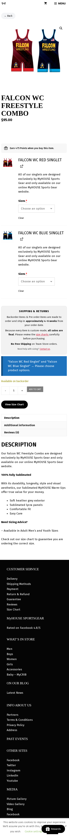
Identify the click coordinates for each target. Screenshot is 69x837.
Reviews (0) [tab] (11, 432)
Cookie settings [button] (34, 831)
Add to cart (35, 389)
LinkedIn (12, 775)
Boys (10, 654)
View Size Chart (14, 404)
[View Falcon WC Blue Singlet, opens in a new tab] (21, 239)
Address (12, 730)
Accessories (14, 669)
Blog (10, 809)
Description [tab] (11, 418)
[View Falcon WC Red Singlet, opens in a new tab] (21, 166)
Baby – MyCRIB (16, 674)
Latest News (15, 693)
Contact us (45, 349)
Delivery (12, 579)
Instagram (13, 770)
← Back (8, 15)
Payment (12, 589)
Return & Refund (18, 594)
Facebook (13, 760)
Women (12, 659)
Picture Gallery (16, 799)
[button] (61, 28)
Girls (10, 664)
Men (9, 649)
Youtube (12, 781)
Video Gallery (15, 804)
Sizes (22, 201)
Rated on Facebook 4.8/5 (23, 628)
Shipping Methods (19, 584)
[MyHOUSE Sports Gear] (4, 3)
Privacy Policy (15, 725)
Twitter (11, 765)
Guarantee (14, 599)
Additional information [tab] (19, 425)
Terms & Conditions (20, 720)
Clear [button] (21, 218)
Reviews (12, 604)
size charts (42, 334)
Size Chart (13, 609)
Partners (12, 715)
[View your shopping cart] (45, 3)
